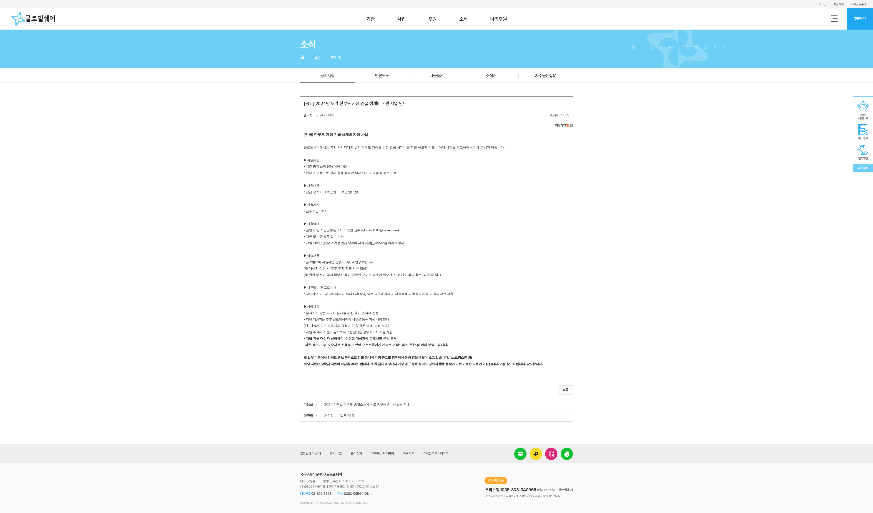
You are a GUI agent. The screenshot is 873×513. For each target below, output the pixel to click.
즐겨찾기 (356, 454)
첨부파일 (562, 125)
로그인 (822, 4)
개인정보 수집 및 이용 (339, 416)
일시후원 (863, 158)
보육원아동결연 (863, 116)
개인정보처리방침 (382, 454)
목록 (565, 390)
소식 (463, 19)
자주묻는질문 (545, 75)
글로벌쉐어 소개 (310, 454)
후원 (432, 19)
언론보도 (382, 75)
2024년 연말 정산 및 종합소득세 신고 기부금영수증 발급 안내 (366, 404)
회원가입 (838, 4)
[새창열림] (520, 451)
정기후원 (863, 138)
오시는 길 (336, 454)
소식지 (491, 75)
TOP (865, 168)
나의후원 (498, 19)
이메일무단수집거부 (436, 454)
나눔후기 (436, 75)
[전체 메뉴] (834, 18)
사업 (401, 19)
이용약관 (408, 454)
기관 (370, 19)
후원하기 (860, 19)
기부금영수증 (858, 4)
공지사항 (327, 75)
